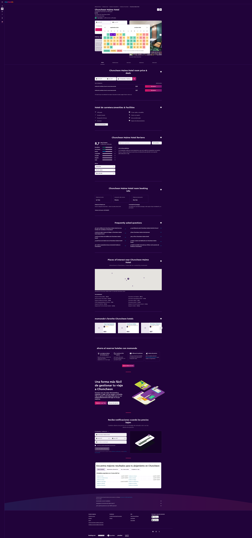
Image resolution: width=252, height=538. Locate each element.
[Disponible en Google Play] (155, 517)
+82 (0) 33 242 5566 (99, 16)
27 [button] (123, 44)
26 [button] (120, 44)
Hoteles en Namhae (101, 483)
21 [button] (104, 44)
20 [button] (123, 40)
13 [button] (123, 37)
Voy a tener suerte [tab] (125, 469)
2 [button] (111, 34)
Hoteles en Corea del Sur (113, 6)
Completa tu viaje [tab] (135, 469)
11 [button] (117, 37)
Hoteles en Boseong (101, 485)
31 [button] (143, 47)
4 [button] (117, 34)
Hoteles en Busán (132, 477)
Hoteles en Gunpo (100, 479)
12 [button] (120, 37)
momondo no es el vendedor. (103, 501)
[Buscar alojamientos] (2, 8)
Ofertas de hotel (98, 6)
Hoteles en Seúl (100, 476)
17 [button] (114, 40)
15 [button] (108, 40)
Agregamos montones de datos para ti (105, 503)
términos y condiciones (116, 451)
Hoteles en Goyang (133, 483)
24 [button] (114, 44)
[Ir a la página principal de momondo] (9, 2)
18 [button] (117, 40)
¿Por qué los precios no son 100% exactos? (106, 505)
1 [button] (137, 34)
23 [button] (111, 44)
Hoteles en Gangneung (133, 481)
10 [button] (114, 37)
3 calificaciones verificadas (109, 17)
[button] (2, 2)
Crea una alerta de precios (151, 357)
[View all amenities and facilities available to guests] (161, 107)
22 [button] (108, 44)
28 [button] (105, 47)
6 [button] (131, 37)
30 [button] (111, 47)
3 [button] (114, 34)
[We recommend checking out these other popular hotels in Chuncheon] (161, 319)
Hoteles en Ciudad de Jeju (102, 477)
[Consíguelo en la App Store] (155, 520)
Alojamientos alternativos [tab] (112, 469)
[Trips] (2, 18)
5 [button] (120, 34)
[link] (128, 365)
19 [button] (120, 40)
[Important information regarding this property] (161, 190)
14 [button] (104, 40)
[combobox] (112, 435)
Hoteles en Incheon (133, 476)
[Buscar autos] (2, 11)
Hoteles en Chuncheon (124, 6)
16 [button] (111, 40)
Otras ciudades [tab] (101, 469)
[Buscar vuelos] (2, 6)
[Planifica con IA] (2, 14)
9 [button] (111, 37)
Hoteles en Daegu (132, 479)
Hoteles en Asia (105, 6)
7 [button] (134, 37)
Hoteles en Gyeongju (101, 481)
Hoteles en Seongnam (133, 485)
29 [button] (108, 47)
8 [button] (137, 37)
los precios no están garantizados (126, 497)
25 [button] (117, 44)
